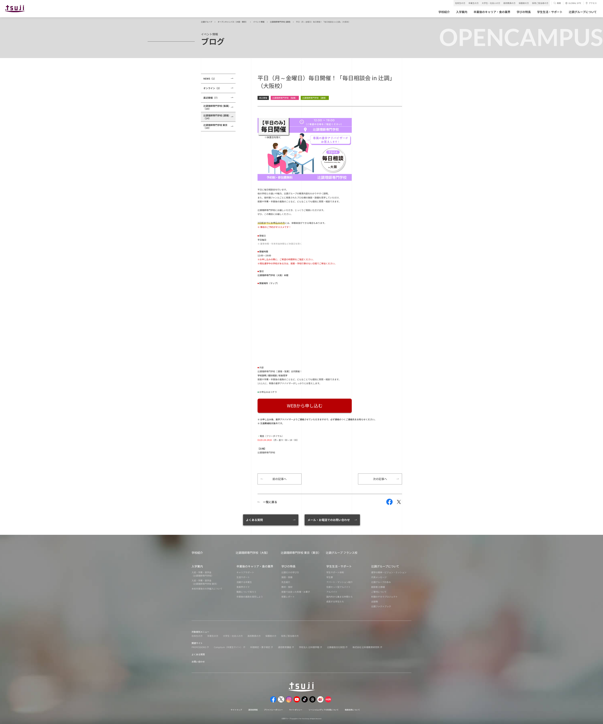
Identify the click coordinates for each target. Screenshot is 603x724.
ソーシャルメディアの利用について (324, 709)
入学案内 (197, 566)
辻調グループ (206, 21)
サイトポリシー (295, 709)
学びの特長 (288, 566)
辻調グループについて (385, 566)
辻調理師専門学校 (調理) (280, 21)
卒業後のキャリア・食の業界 (254, 566)
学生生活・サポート (339, 566)
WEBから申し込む (305, 405)
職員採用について (352, 709)
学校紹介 (197, 552)
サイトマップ (236, 709)
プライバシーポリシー (273, 709)
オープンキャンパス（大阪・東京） (233, 21)
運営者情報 (253, 709)
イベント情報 (258, 21)
